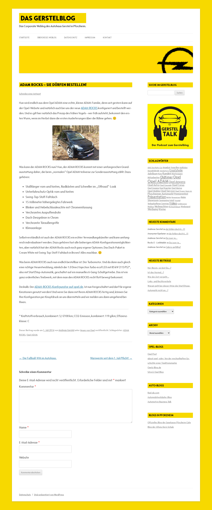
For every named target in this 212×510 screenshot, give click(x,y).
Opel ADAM (32, 334)
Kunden (166, 173)
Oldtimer (166, 177)
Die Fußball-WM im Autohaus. (37, 358)
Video (173, 203)
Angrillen (175, 167)
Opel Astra (154, 185)
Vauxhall (177, 200)
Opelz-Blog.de (154, 367)
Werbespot (185, 206)
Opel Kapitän (165, 188)
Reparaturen (176, 197)
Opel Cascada (165, 185)
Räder (183, 197)
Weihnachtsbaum (174, 207)
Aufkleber (184, 167)
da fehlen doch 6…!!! (175, 229)
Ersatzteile (176, 170)
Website (24, 457)
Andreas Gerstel (66, 330)
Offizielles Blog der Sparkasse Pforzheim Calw (169, 422)
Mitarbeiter (154, 177)
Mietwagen (177, 173)
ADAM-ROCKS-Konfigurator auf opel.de (58, 287)
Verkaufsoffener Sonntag (158, 203)
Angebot (166, 167)
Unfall (171, 200)
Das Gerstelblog (48, 18)
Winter (162, 209)
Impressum (90, 37)
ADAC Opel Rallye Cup (155, 168)
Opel (177, 177)
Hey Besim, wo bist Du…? (159, 267)
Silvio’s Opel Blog (156, 372)
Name (24, 427)
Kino (160, 173)
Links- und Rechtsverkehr (159, 281)
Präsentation (157, 197)
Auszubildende (153, 170)
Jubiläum (153, 173)
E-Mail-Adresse (29, 442)
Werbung (153, 209)
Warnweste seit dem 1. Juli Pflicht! (111, 358)
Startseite (24, 37)
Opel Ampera (177, 182)
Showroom (153, 200)
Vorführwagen (182, 204)
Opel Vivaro (180, 191)
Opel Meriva (176, 188)
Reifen (168, 197)
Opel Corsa (178, 185)
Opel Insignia (153, 188)
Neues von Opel (87, 330)
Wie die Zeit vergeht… (158, 276)
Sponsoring (164, 200)
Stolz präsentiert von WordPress (49, 494)
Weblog (151, 206)
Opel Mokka (154, 190)
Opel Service (168, 191)
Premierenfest (181, 193)
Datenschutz (70, 37)
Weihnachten (161, 206)
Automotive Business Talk (159, 401)
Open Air (188, 191)
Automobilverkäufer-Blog (160, 397)
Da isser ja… (171, 238)
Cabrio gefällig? (173, 247)
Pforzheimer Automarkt (161, 193)
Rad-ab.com (153, 392)
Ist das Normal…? (156, 272)
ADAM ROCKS (89, 108)
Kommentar (27, 386)
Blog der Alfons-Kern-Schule (161, 427)
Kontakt (107, 37)
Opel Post (152, 354)
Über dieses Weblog (46, 37)
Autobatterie (164, 171)
